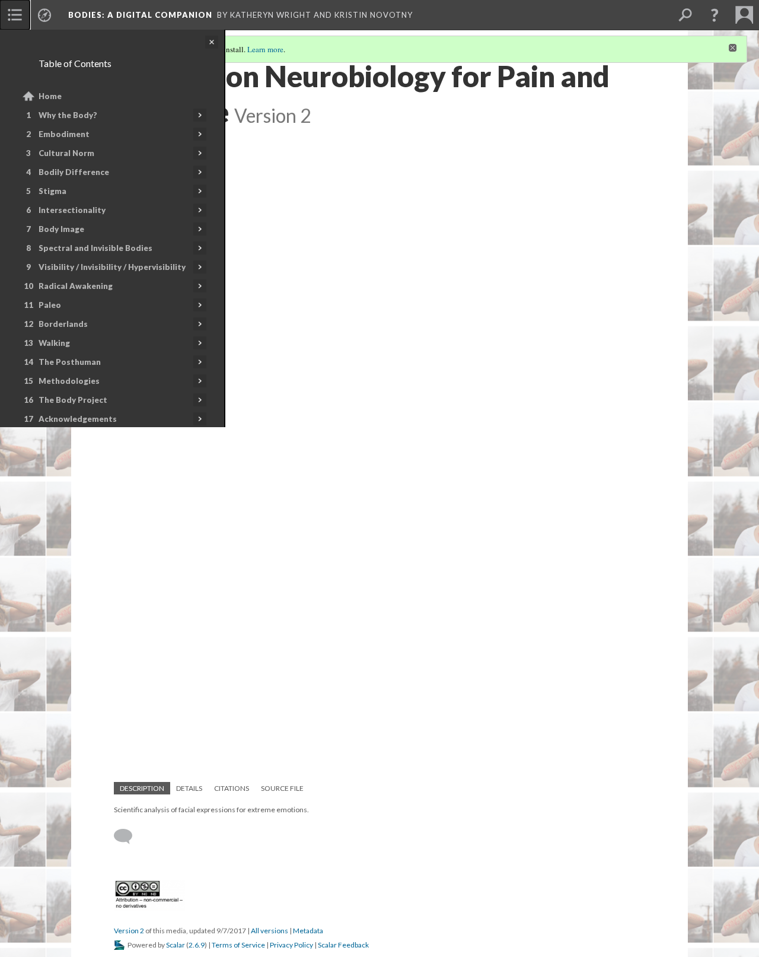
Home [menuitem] (50, 96)
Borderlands (63, 324)
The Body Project (73, 400)
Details (189, 788)
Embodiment (64, 134)
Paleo (50, 305)
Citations (231, 788)
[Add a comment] (128, 836)
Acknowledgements (78, 419)
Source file (282, 788)
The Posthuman (70, 362)
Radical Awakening (76, 286)
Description (142, 788)
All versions (269, 930)
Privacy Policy (291, 944)
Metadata (308, 930)
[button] (714, 15)
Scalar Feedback (343, 944)
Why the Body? (68, 115)
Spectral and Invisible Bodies (95, 248)
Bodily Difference (74, 172)
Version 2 (129, 930)
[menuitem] (15, 15)
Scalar (175, 944)
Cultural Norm (66, 153)
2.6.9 (197, 944)
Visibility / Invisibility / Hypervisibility (112, 267)
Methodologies (69, 381)
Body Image (61, 229)
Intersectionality (72, 210)
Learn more (265, 49)
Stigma (52, 191)
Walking (54, 343)
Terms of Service (238, 944)
